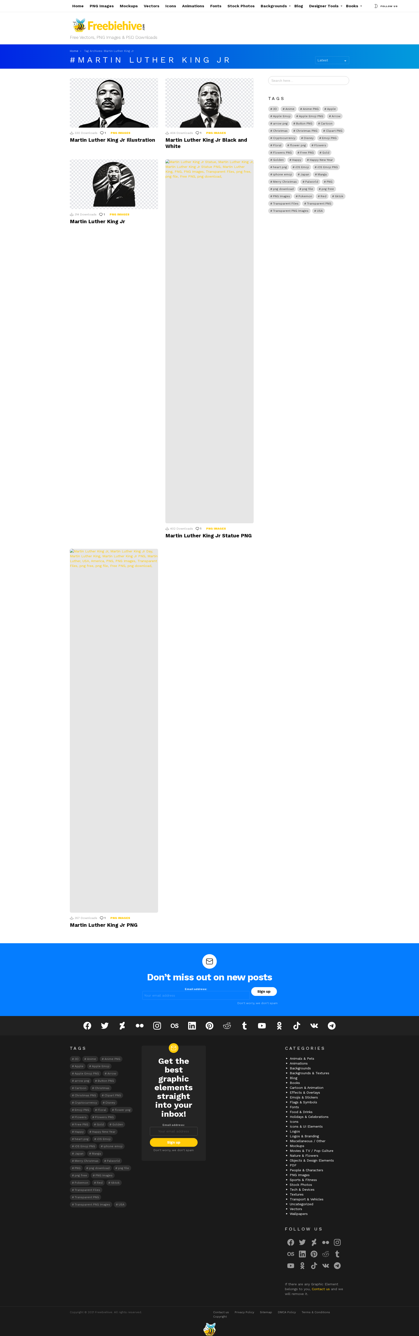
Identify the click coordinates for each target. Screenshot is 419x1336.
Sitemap (266, 1312)
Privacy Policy (244, 1312)
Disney (309, 138)
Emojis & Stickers (304, 1097)
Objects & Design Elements (312, 1160)
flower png (298, 145)
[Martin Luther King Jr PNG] (114, 731)
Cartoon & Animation (306, 1088)
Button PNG (304, 123)
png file (307, 189)
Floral (277, 145)
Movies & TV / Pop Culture (311, 1151)
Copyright (220, 1316)
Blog (298, 6)
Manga (322, 174)
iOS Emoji (302, 167)
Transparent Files (285, 203)
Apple (331, 109)
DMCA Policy (287, 1312)
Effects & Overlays (305, 1092)
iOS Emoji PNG (327, 167)
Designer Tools (323, 6)
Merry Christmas (285, 181)
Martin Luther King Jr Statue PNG (208, 536)
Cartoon (326, 123)
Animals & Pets (302, 1058)
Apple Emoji (281, 116)
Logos (295, 1131)
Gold (325, 152)
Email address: (196, 989)
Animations (193, 6)
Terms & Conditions (316, 1312)
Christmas (280, 130)
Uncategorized (301, 1204)
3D (275, 109)
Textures (297, 1194)
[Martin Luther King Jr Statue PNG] (209, 341)
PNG (329, 181)
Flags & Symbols (303, 1102)
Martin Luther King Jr (97, 221)
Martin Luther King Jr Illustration (112, 140)
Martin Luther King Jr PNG (103, 925)
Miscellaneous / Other (307, 1141)
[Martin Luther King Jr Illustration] (114, 103)
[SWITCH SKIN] (376, 6)
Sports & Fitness (303, 1180)
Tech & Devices (302, 1189)
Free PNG (307, 152)
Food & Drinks (301, 1112)
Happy (296, 160)
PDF (293, 1165)
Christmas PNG (306, 130)
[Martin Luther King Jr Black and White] (209, 103)
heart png (280, 167)
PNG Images (102, 6)
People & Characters (306, 1170)
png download (283, 189)
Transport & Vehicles (306, 1199)
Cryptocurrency (284, 138)
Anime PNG (311, 109)
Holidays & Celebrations (309, 1117)
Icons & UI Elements (306, 1126)
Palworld (311, 181)
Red (323, 196)
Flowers (320, 145)
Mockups (129, 6)
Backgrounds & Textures (309, 1073)
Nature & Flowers (304, 1155)
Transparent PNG (319, 203)
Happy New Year (321, 160)
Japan (304, 174)
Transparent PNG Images (290, 211)
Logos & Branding (304, 1136)
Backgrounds (274, 6)
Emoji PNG (329, 138)
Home (78, 6)
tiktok (339, 196)
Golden (278, 160)
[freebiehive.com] (209, 1329)
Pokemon (305, 196)
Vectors (151, 6)
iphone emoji (282, 174)
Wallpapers (299, 1214)
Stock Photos (241, 6)
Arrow (336, 116)
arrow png (280, 123)
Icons (170, 6)
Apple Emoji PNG (311, 116)
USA (320, 211)
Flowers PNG (282, 152)
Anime (289, 109)
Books (352, 6)
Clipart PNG (334, 130)
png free (328, 189)
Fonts (215, 6)
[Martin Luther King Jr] (114, 184)
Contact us (321, 1289)
